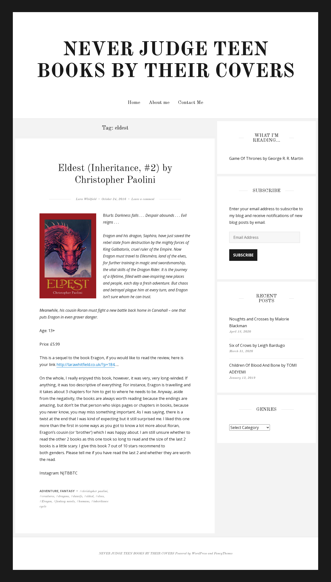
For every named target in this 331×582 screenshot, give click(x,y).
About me (159, 102)
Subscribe (243, 255)
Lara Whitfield (86, 199)
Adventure (48, 491)
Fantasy (67, 491)
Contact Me (190, 102)
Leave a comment (142, 199)
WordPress (199, 553)
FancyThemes (223, 553)
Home (134, 102)
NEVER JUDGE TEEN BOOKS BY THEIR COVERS (136, 553)
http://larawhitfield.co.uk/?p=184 (85, 364)
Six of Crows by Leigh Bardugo (257, 345)
